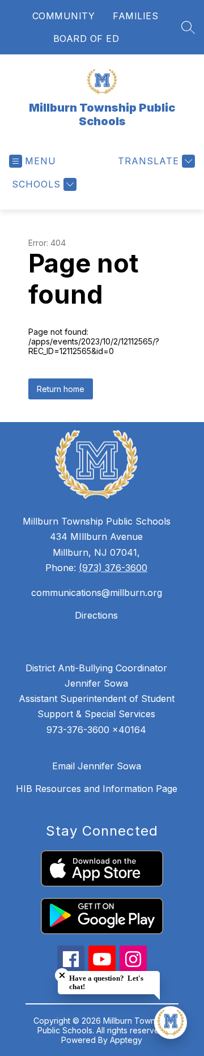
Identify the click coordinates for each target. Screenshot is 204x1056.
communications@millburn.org (96, 592)
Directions (96, 615)
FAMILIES (135, 16)
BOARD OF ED (86, 38)
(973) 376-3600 (113, 567)
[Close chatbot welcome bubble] (62, 975)
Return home (60, 389)
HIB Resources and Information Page (96, 788)
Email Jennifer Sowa (96, 766)
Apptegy (126, 1040)
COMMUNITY (63, 16)
